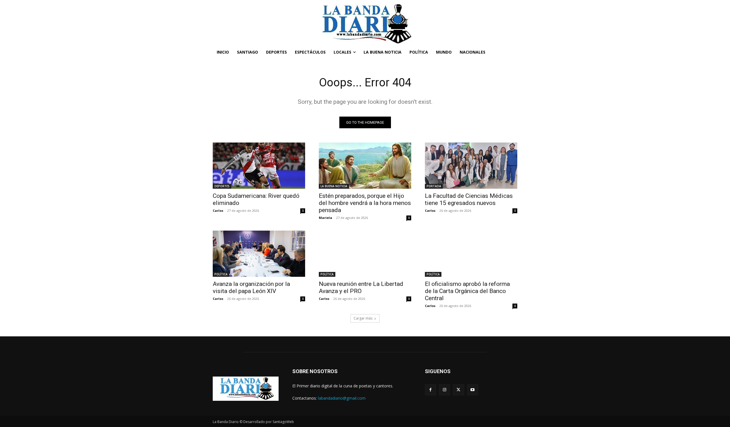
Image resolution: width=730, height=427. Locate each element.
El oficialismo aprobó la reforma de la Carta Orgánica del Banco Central (467, 291)
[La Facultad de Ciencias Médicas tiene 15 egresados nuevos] (471, 166)
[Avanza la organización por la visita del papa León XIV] (259, 254)
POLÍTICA (221, 274)
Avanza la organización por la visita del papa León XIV (251, 287)
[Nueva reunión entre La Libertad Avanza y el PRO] (365, 254)
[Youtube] (472, 389)
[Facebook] (430, 389)
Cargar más (363, 318)
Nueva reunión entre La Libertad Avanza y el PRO (361, 287)
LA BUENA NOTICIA (334, 186)
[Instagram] (444, 389)
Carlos (218, 210)
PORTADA (434, 186)
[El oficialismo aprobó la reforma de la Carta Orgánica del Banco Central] (471, 254)
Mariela (325, 217)
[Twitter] (458, 389)
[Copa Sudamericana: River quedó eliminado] (259, 166)
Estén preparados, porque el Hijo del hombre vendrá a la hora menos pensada (365, 202)
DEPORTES (222, 186)
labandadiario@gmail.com (342, 398)
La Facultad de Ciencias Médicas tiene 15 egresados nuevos (469, 199)
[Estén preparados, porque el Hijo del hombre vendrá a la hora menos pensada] (365, 166)
